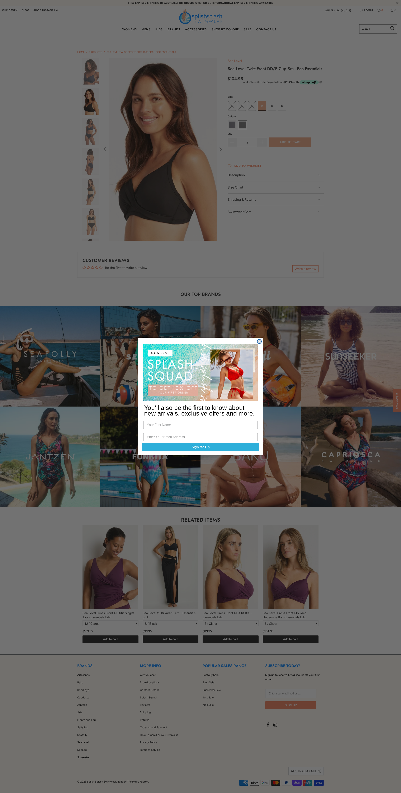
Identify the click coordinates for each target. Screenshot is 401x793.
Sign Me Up (201, 447)
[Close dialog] (259, 341)
